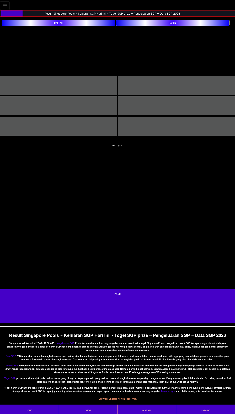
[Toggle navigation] (5, 5)
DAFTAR (58, 23)
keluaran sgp (168, 391)
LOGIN (173, 23)
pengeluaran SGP (65, 343)
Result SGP (12, 365)
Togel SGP (10, 378)
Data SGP (11, 356)
